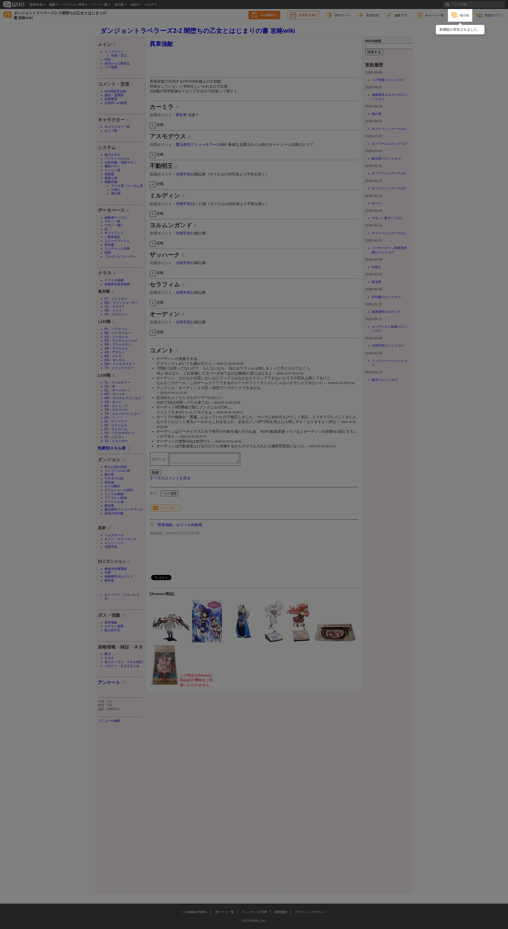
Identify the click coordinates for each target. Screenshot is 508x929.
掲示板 (464, 15)
